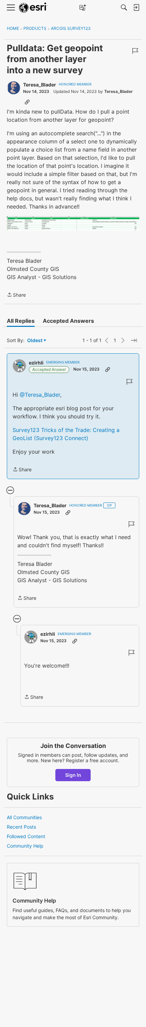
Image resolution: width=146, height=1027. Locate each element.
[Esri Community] (33, 7)
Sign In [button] (73, 775)
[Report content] (135, 51)
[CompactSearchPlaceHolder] (124, 7)
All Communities (24, 817)
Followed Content (26, 836)
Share (16, 295)
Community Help (25, 846)
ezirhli (36, 363)
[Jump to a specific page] (133, 340)
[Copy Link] (27, 102)
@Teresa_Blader (40, 394)
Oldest (35, 340)
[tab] (21, 321)
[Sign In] (136, 7)
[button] (73, 223)
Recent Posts (21, 827)
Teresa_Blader (39, 84)
